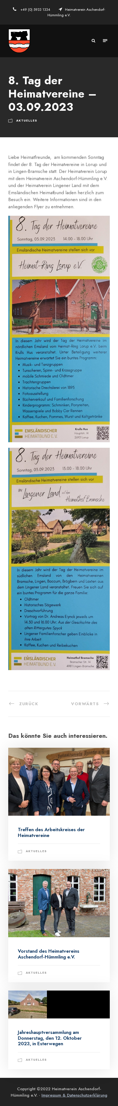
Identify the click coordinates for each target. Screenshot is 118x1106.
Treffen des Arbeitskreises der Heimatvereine (51, 832)
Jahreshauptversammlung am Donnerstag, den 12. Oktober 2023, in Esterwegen (50, 1038)
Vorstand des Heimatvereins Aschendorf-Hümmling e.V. (48, 954)
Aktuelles (26, 120)
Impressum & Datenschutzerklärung (74, 1095)
